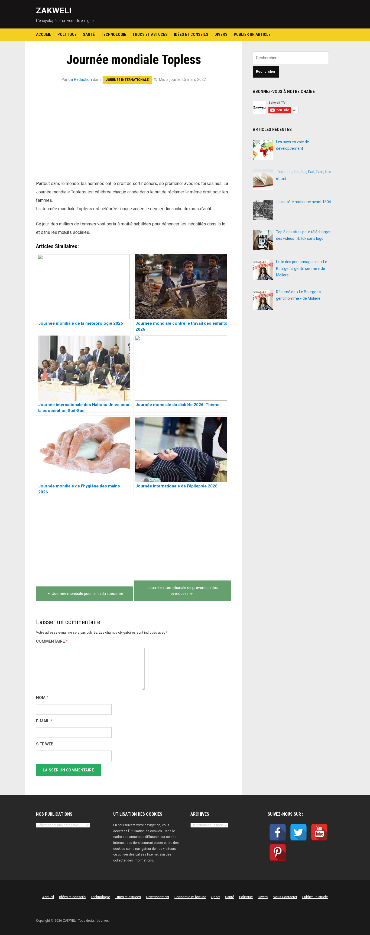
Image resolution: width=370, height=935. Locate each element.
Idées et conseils (191, 34)
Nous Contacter (285, 897)
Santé (89, 34)
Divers (221, 34)
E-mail (44, 721)
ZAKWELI (54, 10)
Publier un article (252, 34)
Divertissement (157, 897)
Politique (67, 34)
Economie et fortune (190, 897)
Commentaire (52, 641)
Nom (42, 697)
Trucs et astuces (150, 34)
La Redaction (80, 79)
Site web (45, 744)
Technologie (113, 34)
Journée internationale (127, 80)
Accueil (43, 34)
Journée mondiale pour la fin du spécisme (87, 593)
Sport (215, 897)
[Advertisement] (133, 139)
